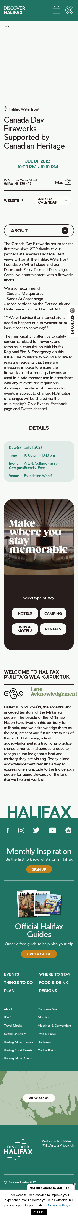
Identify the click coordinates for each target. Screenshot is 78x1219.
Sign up (39, 869)
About (8, 1009)
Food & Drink (53, 982)
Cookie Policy (47, 1050)
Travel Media (13, 1025)
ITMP (7, 1017)
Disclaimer (45, 1042)
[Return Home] (14, 10)
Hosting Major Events (18, 1058)
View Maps (39, 1098)
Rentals (53, 629)
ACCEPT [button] (39, 1212)
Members (44, 1017)
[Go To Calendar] (56, 10)
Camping (53, 613)
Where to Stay (55, 974)
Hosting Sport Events (18, 1050)
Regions (48, 990)
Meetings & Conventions (55, 1025)
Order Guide (39, 954)
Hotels (25, 613)
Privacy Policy (47, 1033)
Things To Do (18, 982)
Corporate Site (47, 1009)
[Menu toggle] (69, 10)
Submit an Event (15, 1033)
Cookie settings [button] (59, 1205)
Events (7, 26)
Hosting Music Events (18, 1042)
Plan (9, 990)
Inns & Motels (25, 629)
